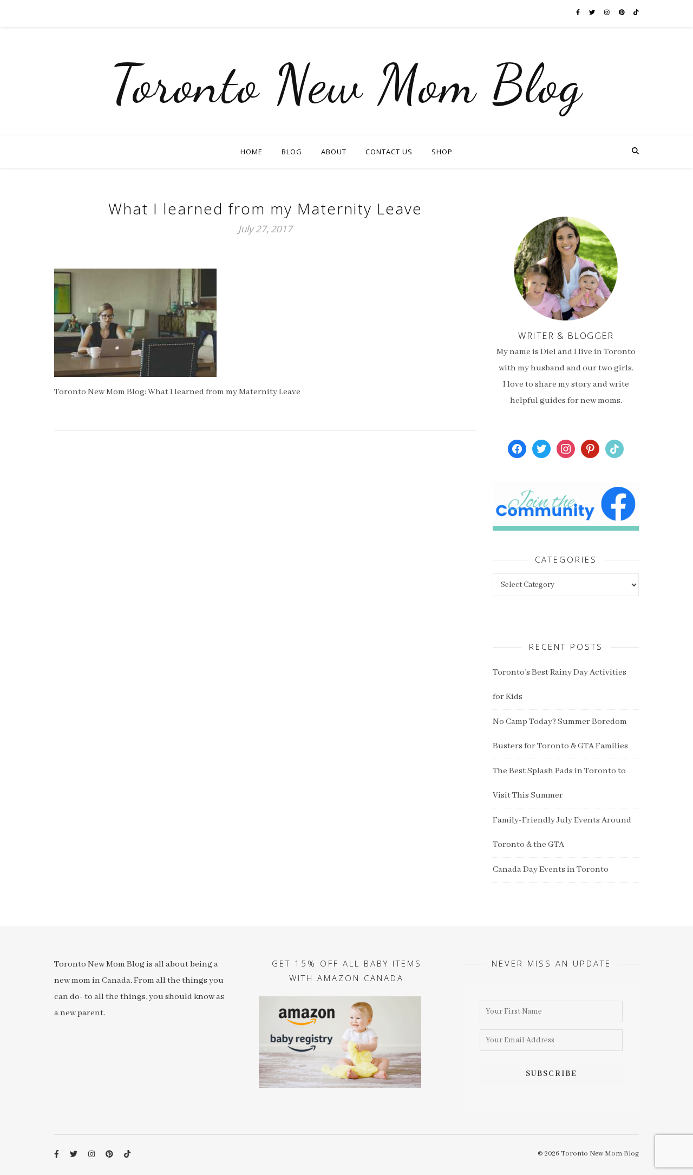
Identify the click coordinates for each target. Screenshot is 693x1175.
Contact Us (389, 151)
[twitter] (592, 13)
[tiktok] (636, 13)
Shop (442, 151)
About (333, 151)
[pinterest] (622, 13)
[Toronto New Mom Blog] (346, 81)
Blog (292, 151)
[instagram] (607, 13)
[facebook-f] (578, 13)
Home (251, 151)
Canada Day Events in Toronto (551, 869)
